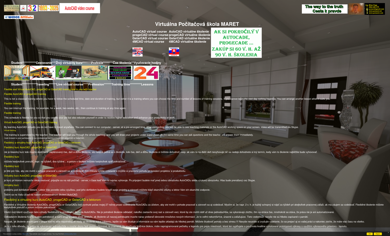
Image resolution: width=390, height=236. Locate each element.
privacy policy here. (70, 234)
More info (25, 234)
